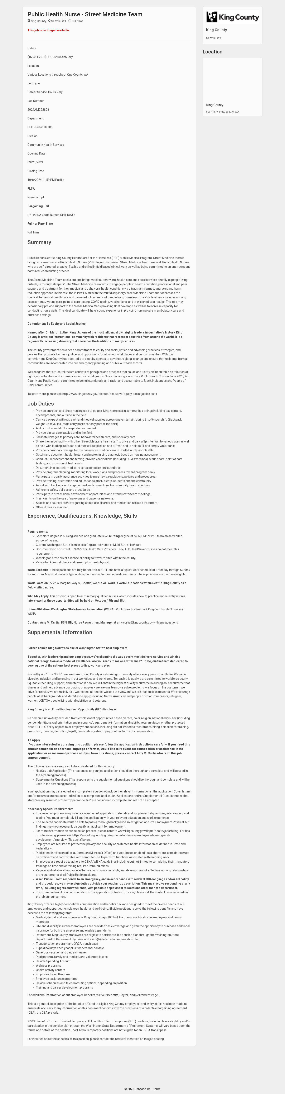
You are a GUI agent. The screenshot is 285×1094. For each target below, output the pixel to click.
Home (157, 1089)
